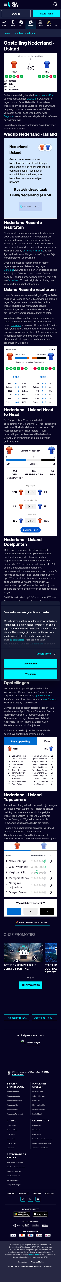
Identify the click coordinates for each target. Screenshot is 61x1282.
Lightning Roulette (38, 1105)
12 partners (36, 643)
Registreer (46, 13)
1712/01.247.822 (33, 1255)
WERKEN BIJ (49, 1193)
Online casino (11, 1125)
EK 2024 (31, 98)
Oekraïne (16, 324)
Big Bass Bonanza (38, 1109)
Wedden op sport (13, 1091)
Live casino (11, 1134)
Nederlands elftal (43, 95)
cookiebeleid (17, 639)
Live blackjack (11, 1143)
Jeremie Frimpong (33, 250)
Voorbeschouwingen (25, 33)
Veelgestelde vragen (14, 1185)
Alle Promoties (31, 985)
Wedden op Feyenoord (15, 1114)
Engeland (9, 116)
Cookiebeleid (22, 1262)
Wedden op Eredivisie (14, 1100)
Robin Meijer (33, 1042)
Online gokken (12, 1130)
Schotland (13, 280)
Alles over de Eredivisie (40, 1148)
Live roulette (11, 1139)
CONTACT (11, 1193)
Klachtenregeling (12, 1180)
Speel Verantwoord (13, 1176)
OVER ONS (37, 1193)
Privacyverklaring (37, 1262)
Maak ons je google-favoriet (33, 922)
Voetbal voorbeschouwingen (42, 1139)
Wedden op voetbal (13, 1096)
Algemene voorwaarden (15, 1162)
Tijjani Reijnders (43, 695)
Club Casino (36, 1134)
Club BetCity (36, 1125)
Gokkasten (10, 1148)
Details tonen (43, 653)
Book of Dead (37, 1114)
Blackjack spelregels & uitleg (41, 1143)
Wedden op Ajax (12, 1105)
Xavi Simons (49, 699)
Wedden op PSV (12, 1109)
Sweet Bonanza (37, 1091)
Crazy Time (36, 1100)
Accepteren (30, 663)
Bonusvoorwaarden (14, 1171)
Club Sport (36, 1130)
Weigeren (30, 674)
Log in (16, 13)
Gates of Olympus (38, 1096)
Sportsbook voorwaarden (16, 1167)
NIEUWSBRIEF (24, 1193)
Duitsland (9, 269)
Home (7, 33)
